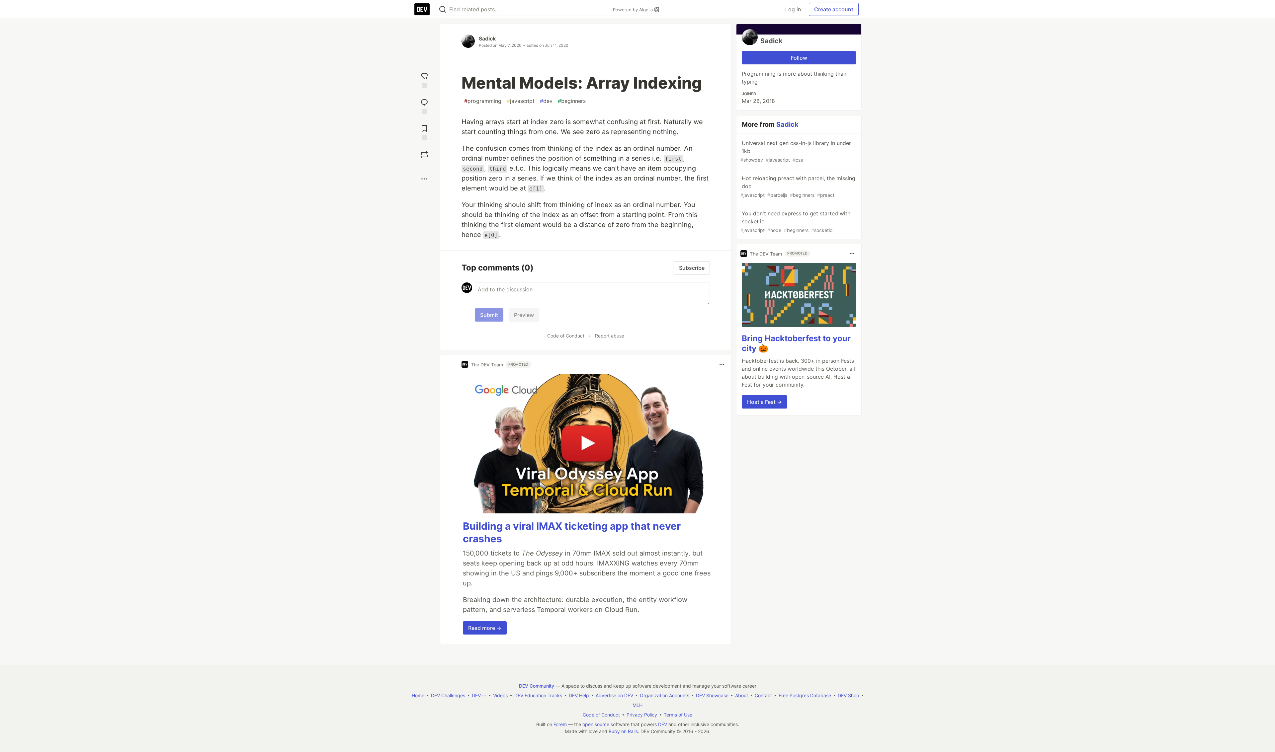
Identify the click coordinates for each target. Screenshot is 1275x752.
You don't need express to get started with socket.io (795, 221)
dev (546, 101)
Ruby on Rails (623, 731)
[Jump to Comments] (424, 105)
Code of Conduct (565, 335)
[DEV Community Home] (422, 9)
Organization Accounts (664, 695)
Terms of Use (678, 714)
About (741, 695)
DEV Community (536, 686)
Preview (524, 315)
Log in (793, 9)
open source (595, 724)
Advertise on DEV (614, 695)
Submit (489, 315)
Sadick (487, 38)
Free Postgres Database (805, 695)
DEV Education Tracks (538, 695)
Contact (763, 695)
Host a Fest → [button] (764, 402)
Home (418, 695)
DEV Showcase (712, 695)
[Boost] (424, 155)
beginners (572, 101)
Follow (799, 57)
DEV (662, 724)
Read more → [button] (484, 628)
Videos (500, 695)
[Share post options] (424, 179)
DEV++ (479, 695)
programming (482, 101)
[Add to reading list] (424, 131)
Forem (560, 724)
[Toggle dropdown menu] (722, 364)
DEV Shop (848, 695)
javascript (521, 101)
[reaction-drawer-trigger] (424, 79)
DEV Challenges (448, 695)
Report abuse (609, 335)
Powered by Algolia (633, 9)
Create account (833, 9)
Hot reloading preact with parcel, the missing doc (797, 186)
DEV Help (579, 695)
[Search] (442, 9)
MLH (637, 705)
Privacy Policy (642, 714)
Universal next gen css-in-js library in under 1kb (795, 151)
